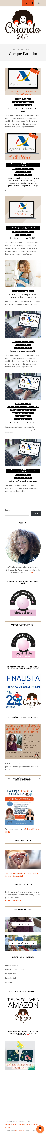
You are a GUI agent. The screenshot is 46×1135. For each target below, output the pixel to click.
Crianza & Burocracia (23, 102)
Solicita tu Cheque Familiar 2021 (23, 481)
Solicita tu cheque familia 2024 (23, 238)
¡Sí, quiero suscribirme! (13, 900)
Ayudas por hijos (23, 404)
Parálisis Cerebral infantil (14, 970)
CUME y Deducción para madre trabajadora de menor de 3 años (23, 295)
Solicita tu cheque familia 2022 (23, 422)
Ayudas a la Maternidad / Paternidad (23, 164)
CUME (31, 291)
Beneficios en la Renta (23, 168)
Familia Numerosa (23, 105)
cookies (7, 1127)
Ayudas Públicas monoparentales (23, 407)
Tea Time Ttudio (20, 1130)
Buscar (7, 510)
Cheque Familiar (23, 99)
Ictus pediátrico (11, 974)
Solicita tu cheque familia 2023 (23, 351)
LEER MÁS (31, 573)
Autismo (8, 982)
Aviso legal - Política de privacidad (28, 1124)
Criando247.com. (10, 1124)
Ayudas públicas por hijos (23, 410)
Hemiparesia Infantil (12, 965)
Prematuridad (10, 978)
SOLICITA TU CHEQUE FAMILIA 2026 (23, 109)
